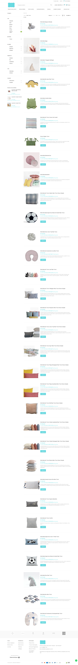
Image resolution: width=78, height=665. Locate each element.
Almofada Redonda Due (45, 155)
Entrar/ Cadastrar (10, 642)
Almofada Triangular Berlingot (47, 60)
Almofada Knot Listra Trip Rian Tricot (48, 231)
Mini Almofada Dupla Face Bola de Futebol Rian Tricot (52, 212)
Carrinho (9, 646)
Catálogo (20, 648)
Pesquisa (51, 5)
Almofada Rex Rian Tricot (46, 594)
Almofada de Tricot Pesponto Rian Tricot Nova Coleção (52, 307)
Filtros (68, 15)
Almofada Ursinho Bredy (45, 98)
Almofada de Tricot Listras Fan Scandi (48, 117)
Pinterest (57, 1)
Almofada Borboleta (44, 174)
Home (25, 15)
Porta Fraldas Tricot (44, 136)
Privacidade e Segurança (31, 651)
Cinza (25, 17)
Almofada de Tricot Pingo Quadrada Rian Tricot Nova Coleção (54, 384)
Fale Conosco (20, 644)
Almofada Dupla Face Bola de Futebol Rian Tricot (51, 556)
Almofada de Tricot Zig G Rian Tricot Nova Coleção (51, 345)
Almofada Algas (43, 41)
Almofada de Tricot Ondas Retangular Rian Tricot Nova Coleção (54, 441)
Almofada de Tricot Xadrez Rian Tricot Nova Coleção (52, 193)
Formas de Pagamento (33, 646)
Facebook (54, 1)
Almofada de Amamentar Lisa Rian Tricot (49, 251)
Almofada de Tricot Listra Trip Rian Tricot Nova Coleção (52, 326)
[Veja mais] (38, 20)
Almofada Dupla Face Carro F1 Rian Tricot (49, 536)
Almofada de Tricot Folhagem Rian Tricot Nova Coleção (52, 288)
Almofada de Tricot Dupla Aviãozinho (48, 499)
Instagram (56, 1)
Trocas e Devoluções (33, 644)
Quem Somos (21, 642)
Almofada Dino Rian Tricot (46, 575)
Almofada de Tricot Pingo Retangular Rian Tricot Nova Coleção (54, 364)
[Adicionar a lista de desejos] (38, 23)
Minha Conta (10, 644)
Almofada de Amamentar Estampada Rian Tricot (51, 613)
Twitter (55, 1)
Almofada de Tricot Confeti (46, 518)
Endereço (20, 646)
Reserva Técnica (32, 648)
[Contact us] (76, 660)
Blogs (61, 1)
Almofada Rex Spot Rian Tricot (47, 79)
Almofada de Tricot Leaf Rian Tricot (48, 269)
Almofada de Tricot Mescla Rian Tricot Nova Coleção (52, 460)
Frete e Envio (31, 642)
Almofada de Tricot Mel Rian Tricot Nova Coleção (51, 403)
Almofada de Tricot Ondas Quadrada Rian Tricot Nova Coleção (54, 422)
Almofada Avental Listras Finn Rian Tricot (49, 479)
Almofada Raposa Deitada (46, 22)
